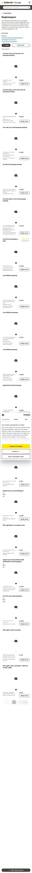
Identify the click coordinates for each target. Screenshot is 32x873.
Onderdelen (7, 13)
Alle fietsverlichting (7, 38)
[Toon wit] (16, 652)
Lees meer (5, 33)
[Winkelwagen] (29, 3)
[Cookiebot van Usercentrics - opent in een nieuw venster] (23, 415)
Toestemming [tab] (5, 419)
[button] (28, 7)
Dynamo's (13, 39)
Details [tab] (16, 419)
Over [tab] (26, 419)
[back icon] (2, 13)
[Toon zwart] (16, 77)
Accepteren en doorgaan (16, 446)
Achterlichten (5, 39)
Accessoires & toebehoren (9, 41)
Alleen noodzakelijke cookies (16, 456)
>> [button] (26, 702)
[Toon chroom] (16, 478)
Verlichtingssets (18, 38)
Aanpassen (15, 451)
